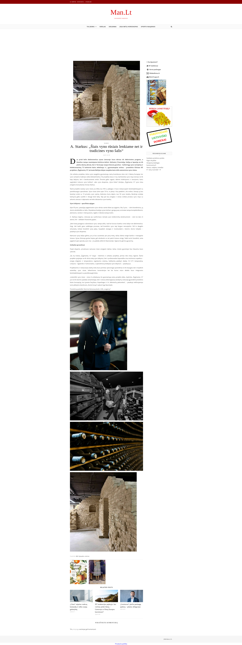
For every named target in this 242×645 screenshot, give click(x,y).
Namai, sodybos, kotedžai (155, 167)
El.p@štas (73, 2)
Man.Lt (121, 12)
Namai (106, 143)
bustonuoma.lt (151, 165)
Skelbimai (112, 26)
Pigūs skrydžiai (151, 160)
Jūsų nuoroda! (153, 170)
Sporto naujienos (148, 26)
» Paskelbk (88, 2)
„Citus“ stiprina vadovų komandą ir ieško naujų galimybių (78, 606)
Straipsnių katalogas (153, 163)
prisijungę (75, 629)
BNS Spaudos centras (82, 556)
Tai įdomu (91, 26)
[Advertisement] (121, 43)
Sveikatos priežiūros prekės (155, 158)
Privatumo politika (121, 644)
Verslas (103, 26)
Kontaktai (80, 2)
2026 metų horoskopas (128, 26)
